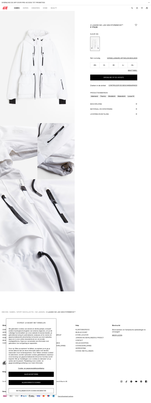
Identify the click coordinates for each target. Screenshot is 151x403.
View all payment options (65, 396)
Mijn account (81, 332)
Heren (25, 8)
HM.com (5, 312)
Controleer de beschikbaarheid (123, 85)
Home (45, 8)
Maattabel (132, 70)
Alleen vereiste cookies (31, 382)
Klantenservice (83, 329)
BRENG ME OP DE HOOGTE (114, 77)
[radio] (95, 44)
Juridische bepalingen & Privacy (90, 337)
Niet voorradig (95, 58)
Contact (79, 340)
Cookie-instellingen (84, 351)
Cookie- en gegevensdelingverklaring (31, 368)
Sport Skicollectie (25, 312)
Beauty (54, 8)
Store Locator (82, 335)
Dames (17, 8)
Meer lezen (117, 335)
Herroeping (81, 348)
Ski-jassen (39, 312)
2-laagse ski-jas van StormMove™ (61, 312)
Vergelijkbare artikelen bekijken (122, 58)
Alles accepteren (31, 374)
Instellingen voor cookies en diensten (31, 391)
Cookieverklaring (83, 346)
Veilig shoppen (82, 343)
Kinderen (36, 8)
